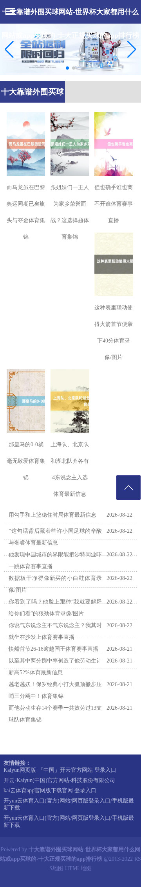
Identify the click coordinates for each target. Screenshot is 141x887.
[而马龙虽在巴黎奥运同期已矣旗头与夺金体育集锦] (26, 144)
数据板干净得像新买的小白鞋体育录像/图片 (55, 584)
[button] (132, 49)
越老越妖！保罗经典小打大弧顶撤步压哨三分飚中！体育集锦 (55, 690)
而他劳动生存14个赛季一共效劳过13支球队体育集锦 (55, 714)
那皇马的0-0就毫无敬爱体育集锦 (26, 461)
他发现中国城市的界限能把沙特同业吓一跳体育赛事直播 (55, 560)
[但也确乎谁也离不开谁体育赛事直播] (113, 144)
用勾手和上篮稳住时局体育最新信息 (52, 515)
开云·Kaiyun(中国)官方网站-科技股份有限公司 (59, 780)
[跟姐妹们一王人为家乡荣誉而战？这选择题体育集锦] (70, 144)
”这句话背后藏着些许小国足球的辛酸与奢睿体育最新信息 (55, 537)
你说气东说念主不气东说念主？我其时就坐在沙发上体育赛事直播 (55, 631)
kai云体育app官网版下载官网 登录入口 (50, 790)
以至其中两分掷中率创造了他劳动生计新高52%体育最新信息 (55, 666)
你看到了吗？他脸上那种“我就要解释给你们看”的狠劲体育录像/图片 (55, 607)
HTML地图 (78, 868)
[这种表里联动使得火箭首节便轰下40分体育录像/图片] (113, 264)
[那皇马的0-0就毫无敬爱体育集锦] (26, 401)
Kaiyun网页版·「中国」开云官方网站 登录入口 (60, 770)
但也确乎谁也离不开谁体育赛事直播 (113, 203)
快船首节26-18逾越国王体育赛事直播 (53, 649)
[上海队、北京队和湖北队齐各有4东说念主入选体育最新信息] (70, 401)
